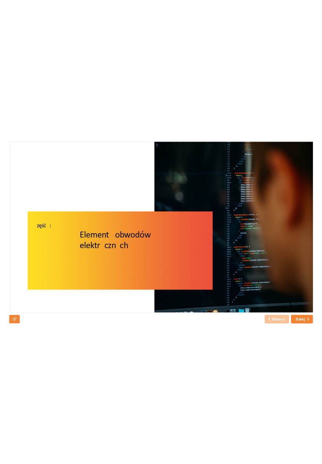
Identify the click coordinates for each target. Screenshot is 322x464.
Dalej (300, 319)
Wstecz (278, 319)
